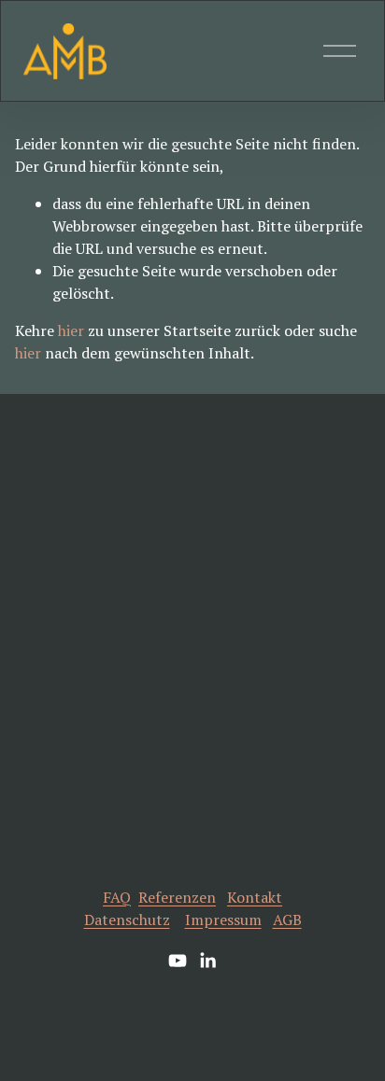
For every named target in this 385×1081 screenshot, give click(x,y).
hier (71, 330)
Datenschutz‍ (127, 919)
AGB (287, 919)
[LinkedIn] (207, 960)
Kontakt (254, 897)
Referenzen (177, 897)
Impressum (223, 919)
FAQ (117, 897)
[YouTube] (177, 960)
